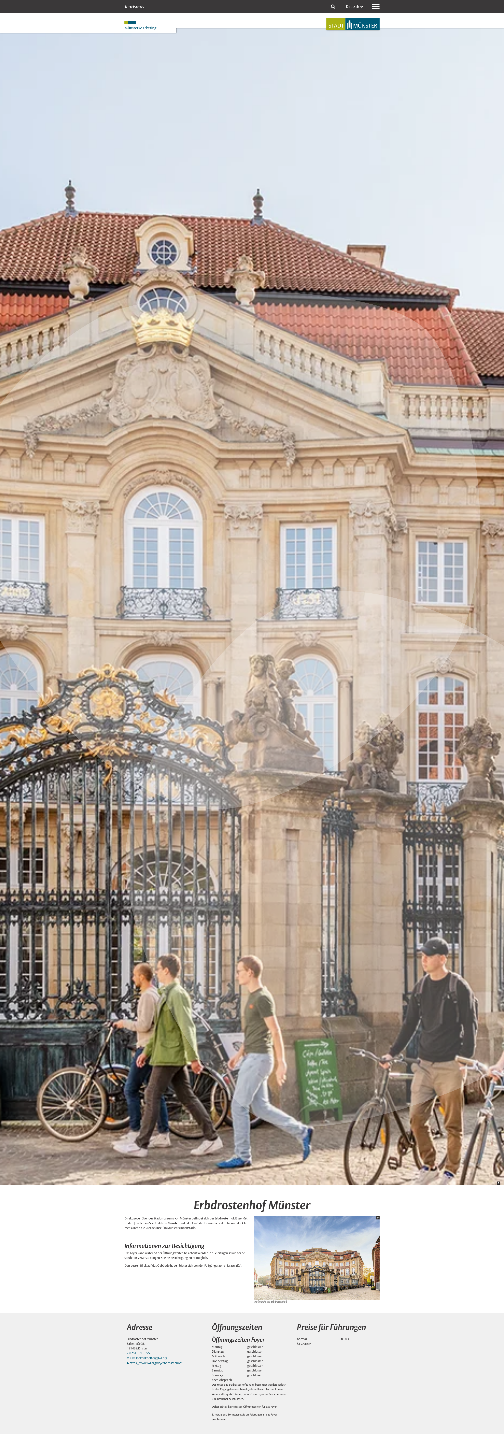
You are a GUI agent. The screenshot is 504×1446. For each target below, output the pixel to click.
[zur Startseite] (353, 24)
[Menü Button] (376, 7)
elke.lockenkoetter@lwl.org (148, 1358)
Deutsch (352, 7)
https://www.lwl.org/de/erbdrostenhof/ (156, 1363)
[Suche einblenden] (333, 7)
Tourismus (134, 6)
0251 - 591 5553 (140, 1353)
